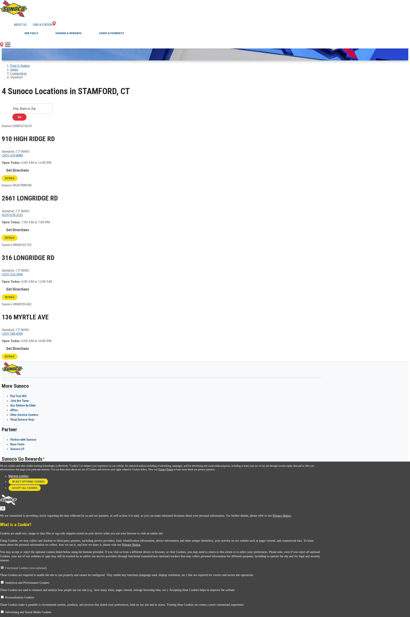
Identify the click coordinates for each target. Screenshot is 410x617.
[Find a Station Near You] (1, 46)
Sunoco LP (17, 449)
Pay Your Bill (18, 396)
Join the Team (19, 400)
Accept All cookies (24, 488)
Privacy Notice (165, 469)
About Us (20, 25)
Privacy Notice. (282, 515)
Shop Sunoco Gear (22, 419)
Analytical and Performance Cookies (27, 582)
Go (19, 117)
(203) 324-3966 (12, 274)
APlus (14, 410)
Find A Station (20, 65)
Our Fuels (31, 33)
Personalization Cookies (19, 597)
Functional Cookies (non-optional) (26, 568)
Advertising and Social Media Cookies (28, 612)
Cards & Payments (111, 33)
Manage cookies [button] (19, 476)
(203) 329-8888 (12, 155)
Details (9, 178)
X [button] (3, 508)
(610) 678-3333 (12, 215)
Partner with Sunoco (23, 439)
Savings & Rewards (68, 33)
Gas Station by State (23, 405)
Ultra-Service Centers (24, 415)
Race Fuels (17, 444)
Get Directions (17, 170)
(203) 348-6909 (12, 333)
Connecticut (18, 73)
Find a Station (43, 25)
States (14, 69)
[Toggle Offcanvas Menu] (7, 44)
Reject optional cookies (28, 481)
